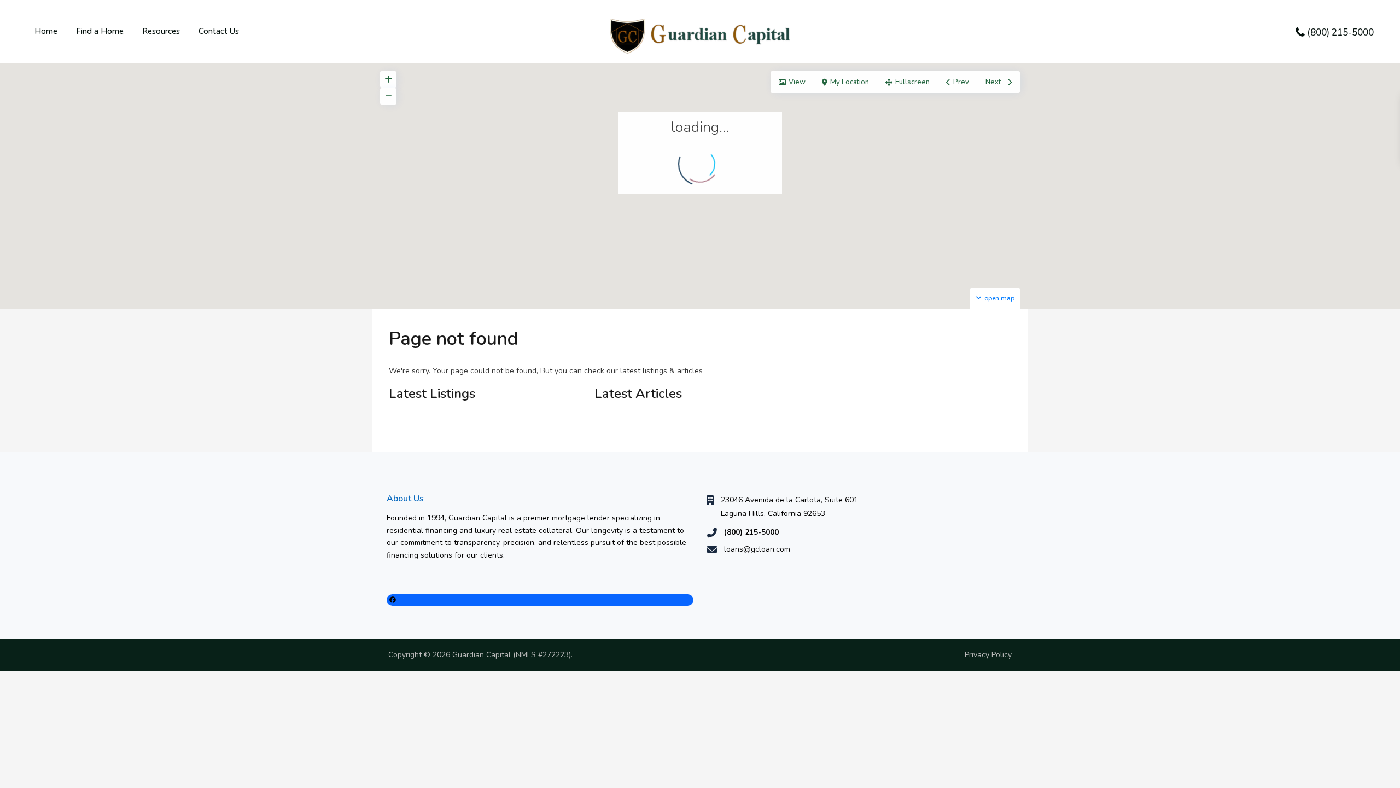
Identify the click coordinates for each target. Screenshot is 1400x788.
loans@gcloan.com (757, 549)
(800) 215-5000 (1340, 32)
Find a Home (100, 31)
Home (45, 31)
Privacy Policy (988, 655)
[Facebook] (540, 600)
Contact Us (219, 31)
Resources (161, 31)
